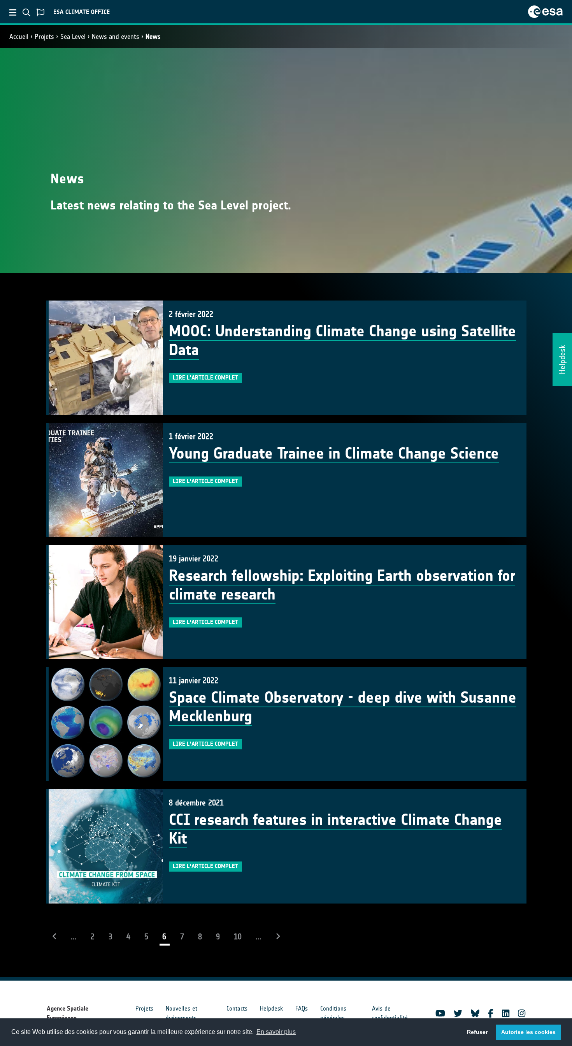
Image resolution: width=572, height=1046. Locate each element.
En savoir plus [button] (276, 1031)
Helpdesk (271, 1008)
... (74, 936)
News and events (115, 36)
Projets (44, 36)
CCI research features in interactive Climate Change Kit (335, 829)
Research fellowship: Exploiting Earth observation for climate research (342, 585)
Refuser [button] (477, 1032)
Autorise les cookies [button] (528, 1032)
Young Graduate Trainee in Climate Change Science (334, 453)
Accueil (18, 36)
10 (238, 936)
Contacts (236, 1008)
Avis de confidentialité (390, 1013)
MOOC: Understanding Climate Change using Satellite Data (342, 340)
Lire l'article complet (205, 377)
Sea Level (73, 36)
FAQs (301, 1008)
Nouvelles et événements (181, 1013)
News (153, 36)
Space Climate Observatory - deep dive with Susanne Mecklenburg (342, 707)
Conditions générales (333, 1013)
